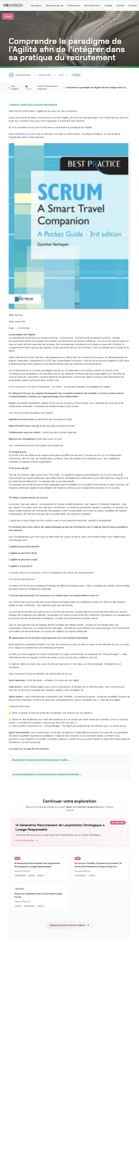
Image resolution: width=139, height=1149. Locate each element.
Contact (133, 5)
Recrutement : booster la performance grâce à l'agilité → (41, 759)
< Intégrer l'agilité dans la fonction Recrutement (33, 104)
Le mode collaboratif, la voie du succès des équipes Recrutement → (47, 774)
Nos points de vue (54, 5)
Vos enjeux (36, 5)
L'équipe (108, 5)
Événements (74, 5)
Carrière (120, 5)
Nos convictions (92, 5)
